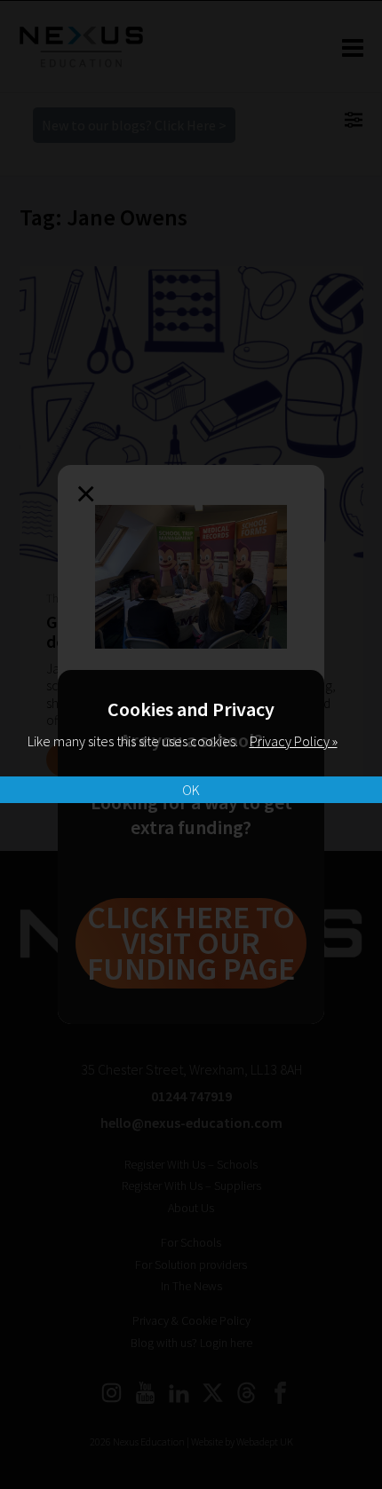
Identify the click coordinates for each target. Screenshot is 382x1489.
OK (191, 790)
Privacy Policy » (294, 741)
